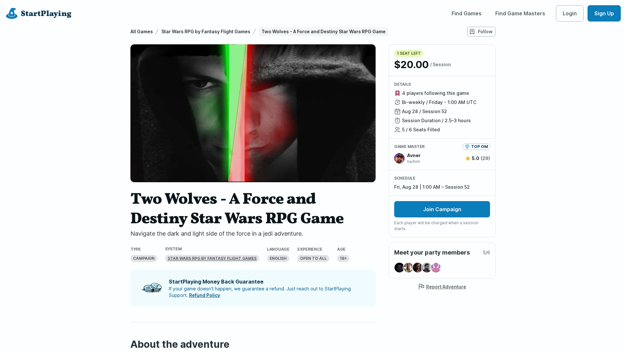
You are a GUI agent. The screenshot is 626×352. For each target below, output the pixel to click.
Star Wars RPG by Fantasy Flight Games (205, 31)
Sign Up (604, 13)
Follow (485, 31)
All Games (141, 31)
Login (570, 13)
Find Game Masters (520, 13)
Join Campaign (442, 209)
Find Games (467, 13)
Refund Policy (204, 295)
